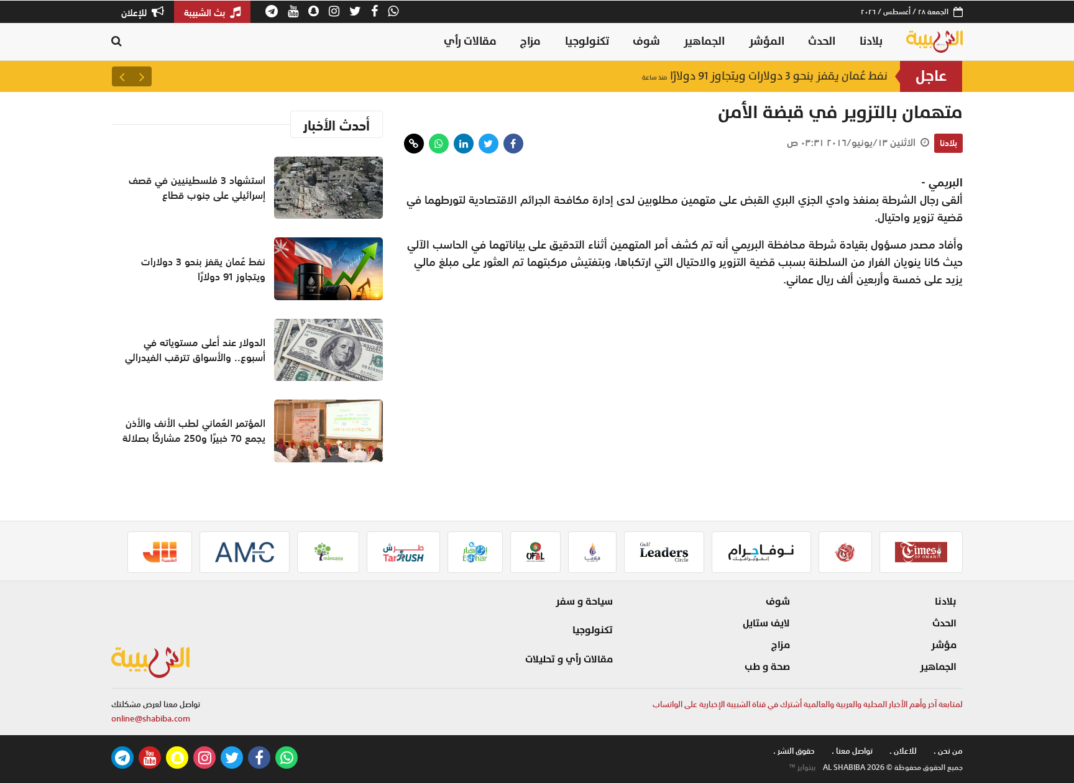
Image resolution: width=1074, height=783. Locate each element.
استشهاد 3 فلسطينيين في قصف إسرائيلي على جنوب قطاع (197, 187)
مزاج (530, 41)
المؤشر (766, 41)
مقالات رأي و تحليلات (569, 659)
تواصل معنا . (852, 751)
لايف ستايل (766, 623)
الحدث (821, 41)
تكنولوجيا (587, 41)
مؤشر (944, 645)
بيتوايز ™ (802, 767)
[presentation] (142, 76)
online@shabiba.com (150, 718)
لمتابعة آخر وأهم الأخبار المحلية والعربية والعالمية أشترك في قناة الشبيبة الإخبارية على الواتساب (808, 704)
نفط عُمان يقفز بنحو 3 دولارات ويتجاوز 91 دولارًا (765, 76)
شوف (646, 41)
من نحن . (948, 751)
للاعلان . (903, 751)
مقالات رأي (470, 41)
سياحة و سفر (584, 601)
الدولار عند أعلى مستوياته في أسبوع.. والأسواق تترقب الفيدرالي (195, 349)
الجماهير (704, 41)
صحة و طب (767, 667)
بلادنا (871, 41)
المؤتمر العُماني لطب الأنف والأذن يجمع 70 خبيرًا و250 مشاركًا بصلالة (193, 430)
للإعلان (135, 12)
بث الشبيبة (205, 12)
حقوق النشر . (794, 751)
